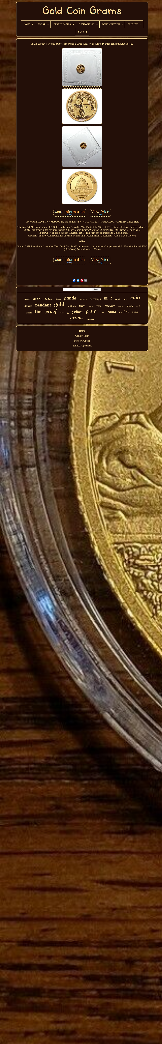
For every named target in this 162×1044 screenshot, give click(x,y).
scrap (27, 299)
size (68, 313)
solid (61, 313)
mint (108, 298)
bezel (37, 299)
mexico (83, 299)
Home (82, 330)
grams (76, 317)
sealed (91, 307)
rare (102, 312)
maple (29, 313)
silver (28, 305)
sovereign (95, 298)
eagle (118, 299)
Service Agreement (82, 345)
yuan (82, 305)
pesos (72, 305)
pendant (43, 305)
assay (120, 306)
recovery (110, 305)
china (112, 312)
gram (91, 311)
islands (58, 299)
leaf (138, 306)
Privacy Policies (82, 340)
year (98, 305)
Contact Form (82, 335)
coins (124, 311)
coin (135, 297)
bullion (48, 299)
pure (130, 305)
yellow (77, 311)
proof (51, 311)
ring (135, 312)
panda (70, 297)
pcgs (125, 299)
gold (59, 304)
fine (38, 311)
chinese (90, 320)
